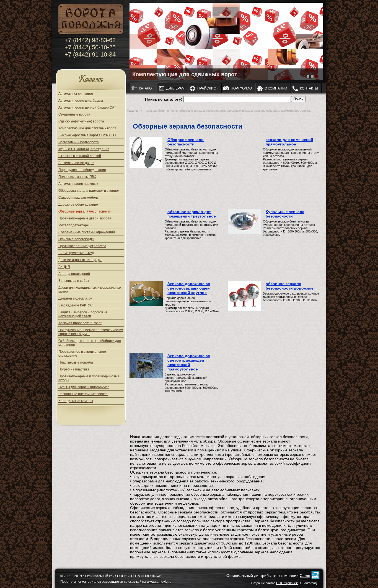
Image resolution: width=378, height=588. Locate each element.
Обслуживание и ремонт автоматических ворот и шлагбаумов (90, 332)
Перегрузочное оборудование (82, 170)
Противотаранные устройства (82, 246)
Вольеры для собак (73, 281)
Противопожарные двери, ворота (84, 218)
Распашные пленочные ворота (83, 394)
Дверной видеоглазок (75, 298)
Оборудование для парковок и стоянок (88, 191)
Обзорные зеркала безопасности (84, 211)
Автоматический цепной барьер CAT (87, 107)
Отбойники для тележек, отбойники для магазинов (89, 343)
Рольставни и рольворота (78, 142)
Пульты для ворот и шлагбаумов (83, 387)
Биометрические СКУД (76, 253)
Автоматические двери (76, 163)
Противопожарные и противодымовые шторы (89, 378)
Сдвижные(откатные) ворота (81, 121)
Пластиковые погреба (75, 362)
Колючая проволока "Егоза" (80, 323)
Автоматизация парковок (78, 184)
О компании (276, 88)
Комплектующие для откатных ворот (87, 128)
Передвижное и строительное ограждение (82, 353)
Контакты (309, 88)
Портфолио (241, 88)
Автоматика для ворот (76, 94)
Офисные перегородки (76, 239)
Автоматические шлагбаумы (80, 101)
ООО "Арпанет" (287, 583)
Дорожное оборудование (78, 204)
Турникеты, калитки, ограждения (83, 149)
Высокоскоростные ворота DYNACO (87, 135)
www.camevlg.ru (159, 582)
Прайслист (207, 88)
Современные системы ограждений (86, 232)
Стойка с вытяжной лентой (79, 156)
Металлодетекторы (73, 225)
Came (305, 575)
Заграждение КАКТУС (75, 305)
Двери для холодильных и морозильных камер (89, 289)
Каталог (91, 79)
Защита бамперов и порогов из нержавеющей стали (82, 314)
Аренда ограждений (74, 274)
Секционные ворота (74, 114)
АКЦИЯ (64, 267)
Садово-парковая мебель (78, 198)
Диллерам (175, 88)
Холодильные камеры (75, 401)
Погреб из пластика (73, 369)
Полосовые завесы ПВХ (77, 177)
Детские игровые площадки (80, 260)
